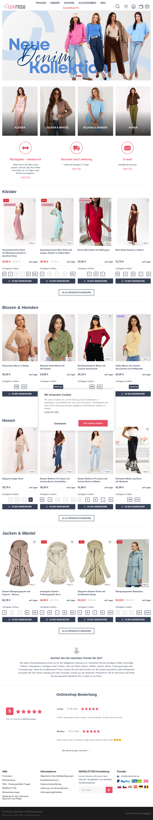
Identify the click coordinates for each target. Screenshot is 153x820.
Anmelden (109, 790)
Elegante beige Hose (12, 478)
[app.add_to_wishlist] (34, 201)
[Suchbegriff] (119, 6)
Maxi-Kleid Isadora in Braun (129, 250)
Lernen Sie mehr (51, 412)
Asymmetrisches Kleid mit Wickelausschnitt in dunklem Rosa (14, 253)
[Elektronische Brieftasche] (141, 6)
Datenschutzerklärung (50, 784)
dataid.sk (147, 813)
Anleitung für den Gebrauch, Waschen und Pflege (15, 797)
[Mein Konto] (134, 6)
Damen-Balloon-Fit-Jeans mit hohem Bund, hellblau (92, 480)
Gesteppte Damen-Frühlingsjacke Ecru (50, 593)
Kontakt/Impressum (49, 780)
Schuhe (69, 3)
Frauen (41, 3)
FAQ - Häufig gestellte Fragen (16, 784)
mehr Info (25, 177)
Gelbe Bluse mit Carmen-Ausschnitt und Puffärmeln (129, 367)
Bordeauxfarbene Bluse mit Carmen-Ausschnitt (91, 367)
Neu (103, 3)
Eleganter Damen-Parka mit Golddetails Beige (91, 593)
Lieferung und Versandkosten (54, 788)
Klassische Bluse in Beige (15, 365)
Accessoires (87, 3)
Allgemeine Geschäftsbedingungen (57, 776)
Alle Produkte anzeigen (76, 292)
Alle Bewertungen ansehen (75, 750)
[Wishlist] (127, 6)
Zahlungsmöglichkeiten (51, 792)
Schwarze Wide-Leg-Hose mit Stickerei (128, 480)
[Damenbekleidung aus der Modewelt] (14, 5)
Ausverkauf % (71, 8)
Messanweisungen (11, 792)
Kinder (55, 3)
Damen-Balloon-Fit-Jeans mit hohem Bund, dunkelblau (55, 480)
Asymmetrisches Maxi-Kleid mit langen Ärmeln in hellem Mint (56, 251)
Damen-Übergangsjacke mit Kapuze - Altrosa (16, 593)
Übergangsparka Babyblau (129, 591)
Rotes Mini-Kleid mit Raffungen (94, 250)
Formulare (7, 776)
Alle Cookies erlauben (93, 423)
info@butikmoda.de (130, 776)
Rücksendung (8, 780)
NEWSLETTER (9, 788)
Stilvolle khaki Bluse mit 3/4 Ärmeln (52, 367)
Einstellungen (60, 423)
